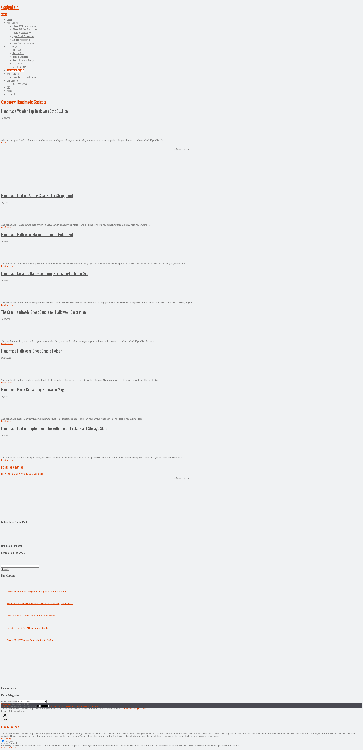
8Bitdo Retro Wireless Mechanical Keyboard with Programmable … (40, 603)
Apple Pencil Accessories (23, 43)
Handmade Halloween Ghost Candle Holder (31, 351)
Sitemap (5, 706)
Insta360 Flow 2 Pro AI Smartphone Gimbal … (29, 628)
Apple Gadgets (13, 22)
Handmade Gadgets (15, 70)
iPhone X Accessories (21, 33)
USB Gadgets (12, 80)
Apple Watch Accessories (23, 36)
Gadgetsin (10, 6)
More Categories (9, 701)
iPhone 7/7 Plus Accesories (24, 26)
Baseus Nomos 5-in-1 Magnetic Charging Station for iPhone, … (38, 591)
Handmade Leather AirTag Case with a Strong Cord (37, 195)
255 (35, 474)
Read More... (7, 143)
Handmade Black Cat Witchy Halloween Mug (32, 389)
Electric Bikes (18, 53)
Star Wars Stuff (19, 67)
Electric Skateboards (21, 56)
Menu (4, 14)
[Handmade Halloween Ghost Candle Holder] (181, 369)
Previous (5, 474)
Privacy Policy (58, 706)
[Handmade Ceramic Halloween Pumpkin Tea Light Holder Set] (181, 291)
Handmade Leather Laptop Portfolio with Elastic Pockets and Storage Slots (54, 428)
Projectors (17, 63)
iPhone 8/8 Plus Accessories (24, 29)
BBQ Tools (16, 50)
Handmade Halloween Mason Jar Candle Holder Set (37, 234)
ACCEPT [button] (146, 709)
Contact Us (11, 94)
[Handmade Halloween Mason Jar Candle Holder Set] (181, 253)
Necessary (10, 741)
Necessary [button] (6, 738)
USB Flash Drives (19, 84)
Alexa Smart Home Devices (24, 77)
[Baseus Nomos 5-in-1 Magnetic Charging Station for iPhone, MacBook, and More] (11, 589)
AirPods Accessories (21, 39)
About (9, 90)
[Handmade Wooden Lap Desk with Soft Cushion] (181, 129)
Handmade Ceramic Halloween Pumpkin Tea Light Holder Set (44, 273)
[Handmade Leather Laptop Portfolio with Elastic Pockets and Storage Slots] (181, 446)
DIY (8, 87)
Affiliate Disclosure (88, 706)
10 (27, 474)
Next (40, 474)
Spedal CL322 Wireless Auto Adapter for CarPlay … (32, 640)
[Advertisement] (181, 170)
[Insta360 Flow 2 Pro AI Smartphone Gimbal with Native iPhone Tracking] (11, 626)
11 (30, 474)
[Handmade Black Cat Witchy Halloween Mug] (181, 408)
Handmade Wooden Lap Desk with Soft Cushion (34, 111)
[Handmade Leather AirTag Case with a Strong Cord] (181, 214)
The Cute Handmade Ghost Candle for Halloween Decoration (43, 312)
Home (9, 19)
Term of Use (72, 706)
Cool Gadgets (12, 46)
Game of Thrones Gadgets (23, 60)
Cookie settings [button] (131, 709)
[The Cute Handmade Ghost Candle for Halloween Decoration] (181, 330)
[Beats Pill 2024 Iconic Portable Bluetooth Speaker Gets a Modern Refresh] (11, 613)
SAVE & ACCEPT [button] (8, 748)
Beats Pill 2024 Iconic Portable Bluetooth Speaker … (32, 616)
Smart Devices (13, 73)
